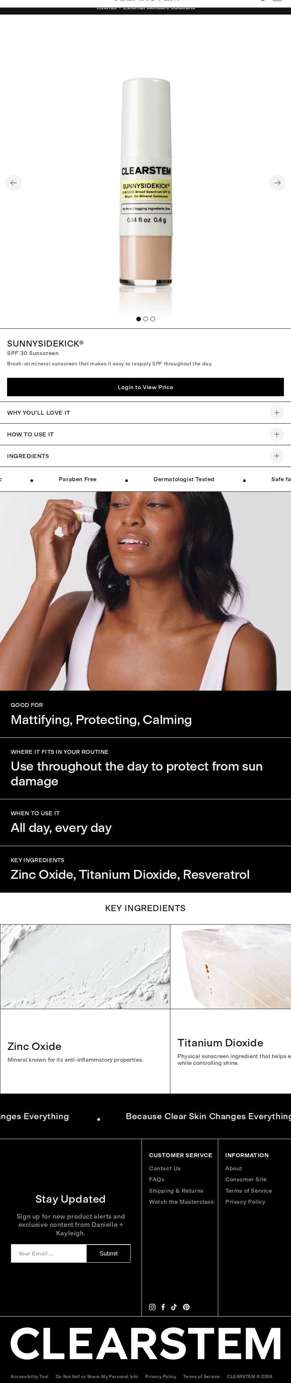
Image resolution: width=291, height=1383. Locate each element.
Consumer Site (246, 1179)
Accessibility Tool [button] (30, 1376)
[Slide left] (13, 183)
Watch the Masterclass (181, 1201)
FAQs (156, 1179)
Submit (108, 1254)
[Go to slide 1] (138, 319)
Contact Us (165, 1168)
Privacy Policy (245, 1201)
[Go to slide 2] (145, 319)
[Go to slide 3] (152, 319)
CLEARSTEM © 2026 (250, 1376)
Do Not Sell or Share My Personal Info (97, 1376)
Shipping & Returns (176, 1190)
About (233, 1168)
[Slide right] (277, 183)
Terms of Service (248, 1190)
